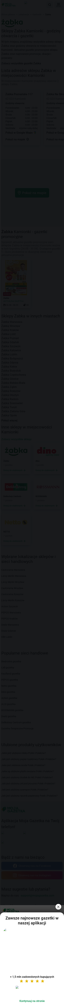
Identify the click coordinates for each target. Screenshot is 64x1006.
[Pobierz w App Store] (32, 991)
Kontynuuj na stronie (32, 1001)
